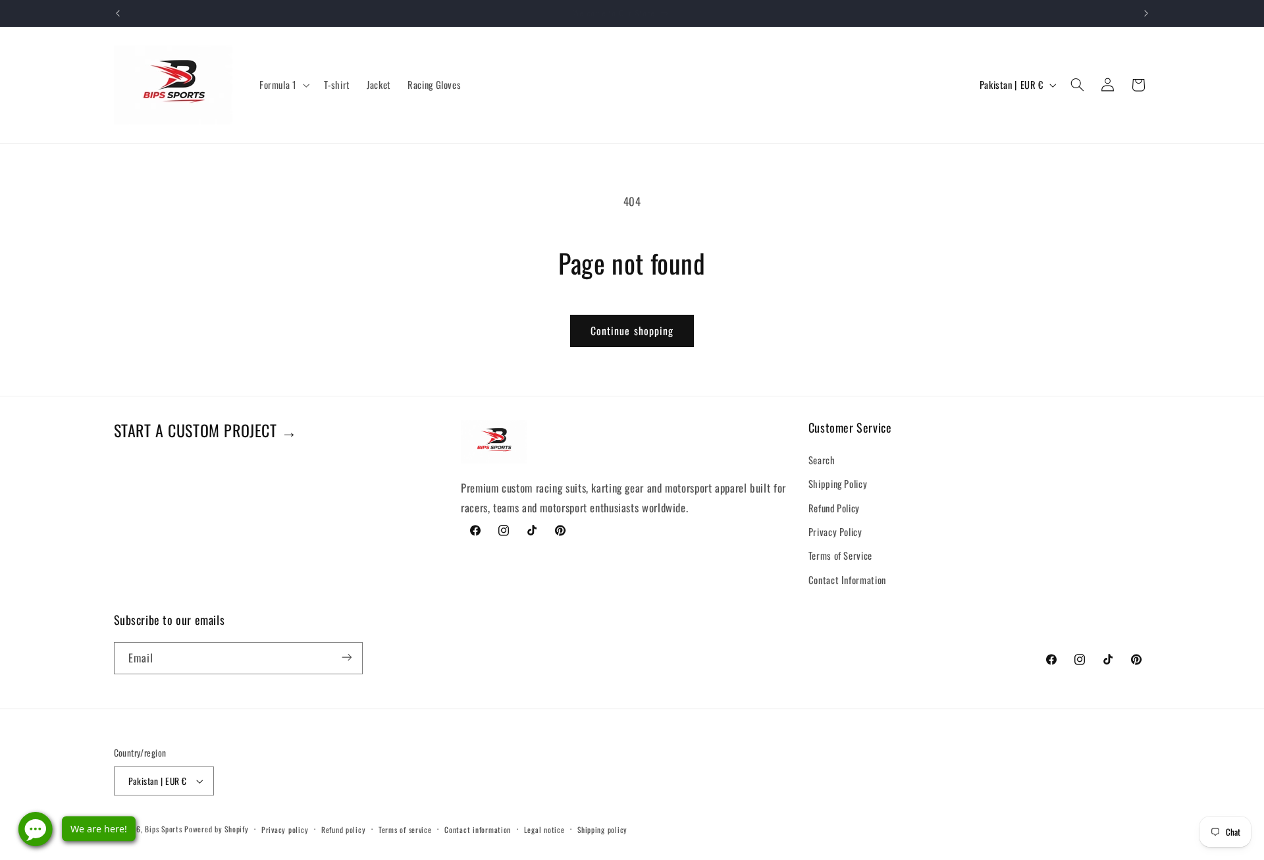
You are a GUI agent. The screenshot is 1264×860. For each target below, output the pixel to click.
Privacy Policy (835, 531)
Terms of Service (840, 555)
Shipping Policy (837, 482)
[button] (283, 84)
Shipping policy (602, 829)
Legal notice (544, 829)
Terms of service (405, 829)
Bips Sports (163, 828)
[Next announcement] (1146, 13)
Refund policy (343, 829)
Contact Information (847, 579)
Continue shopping (632, 330)
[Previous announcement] (117, 13)
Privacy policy (284, 829)
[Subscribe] (346, 657)
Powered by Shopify (216, 828)
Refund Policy (834, 507)
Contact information (477, 829)
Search (821, 459)
